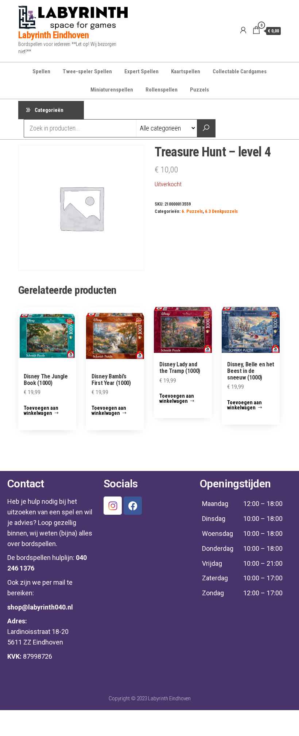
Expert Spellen (141, 71)
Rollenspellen (161, 89)
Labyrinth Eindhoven (53, 35)
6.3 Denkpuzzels (221, 211)
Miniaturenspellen (111, 89)
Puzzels (199, 89)
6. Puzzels (192, 211)
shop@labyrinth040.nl (40, 607)
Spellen (41, 71)
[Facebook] (133, 505)
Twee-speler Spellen (87, 71)
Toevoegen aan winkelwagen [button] (41, 410)
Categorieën (49, 110)
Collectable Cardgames (240, 71)
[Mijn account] (243, 30)
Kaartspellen (185, 71)
